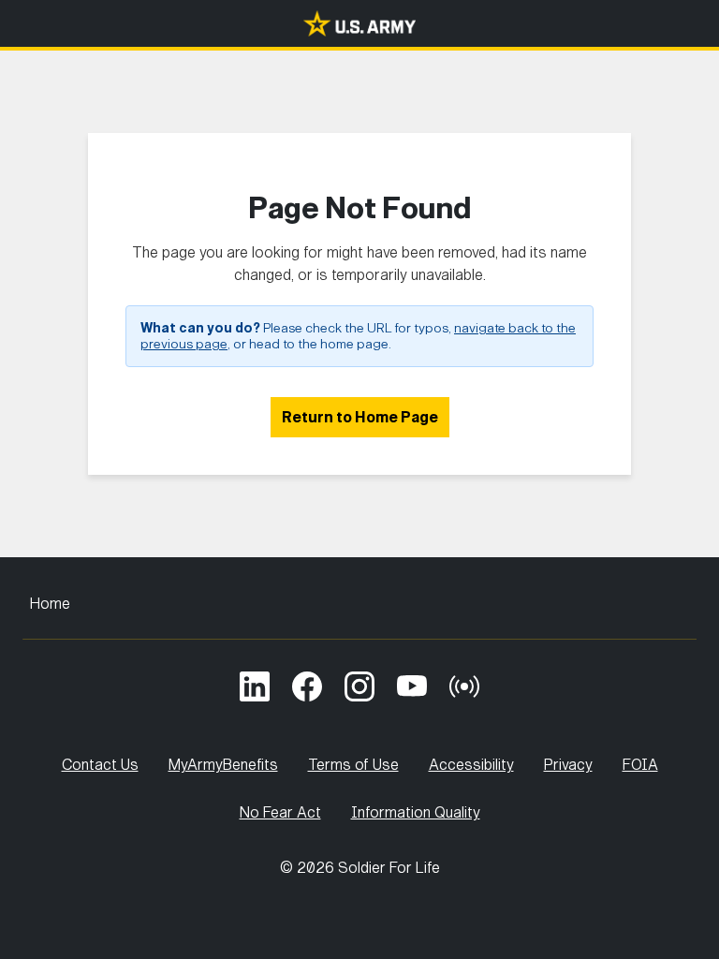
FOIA (640, 765)
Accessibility (471, 765)
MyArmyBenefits (223, 765)
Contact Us (100, 765)
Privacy (568, 765)
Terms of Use (353, 765)
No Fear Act (280, 812)
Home (50, 603)
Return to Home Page (360, 417)
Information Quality (415, 812)
